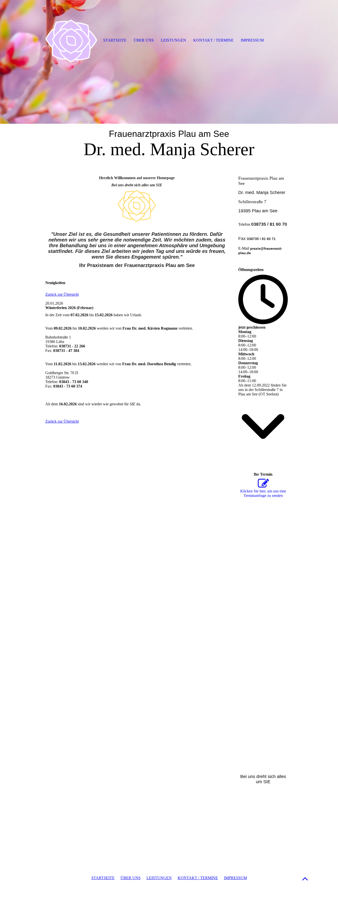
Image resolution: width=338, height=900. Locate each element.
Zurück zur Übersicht (62, 294)
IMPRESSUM (235, 878)
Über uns (144, 40)
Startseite (114, 40)
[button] (305, 879)
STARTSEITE (103, 878)
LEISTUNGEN (159, 878)
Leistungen (173, 40)
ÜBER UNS (131, 878)
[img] (169, 62)
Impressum (252, 40)
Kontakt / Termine (213, 40)
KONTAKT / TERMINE (198, 878)
